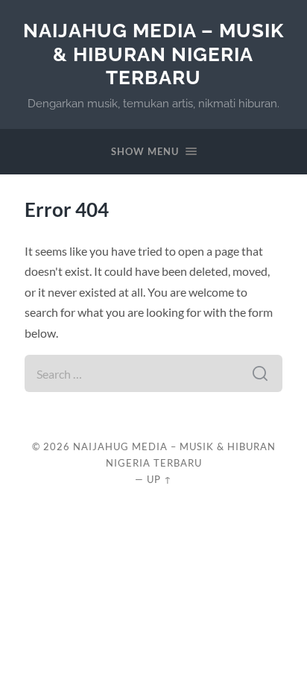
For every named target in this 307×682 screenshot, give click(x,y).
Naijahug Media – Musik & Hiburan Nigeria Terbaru (153, 54)
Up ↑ (159, 479)
